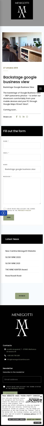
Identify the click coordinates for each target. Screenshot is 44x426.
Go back (22, 296)
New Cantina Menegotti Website (20, 251)
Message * (7, 176)
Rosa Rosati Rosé (13, 275)
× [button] (41, 396)
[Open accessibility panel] (3, 213)
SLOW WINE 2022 (13, 257)
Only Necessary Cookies (17, 419)
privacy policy (24, 210)
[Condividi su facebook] (16, 116)
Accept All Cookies (33, 419)
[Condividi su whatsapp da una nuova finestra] (27, 116)
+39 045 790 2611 (13, 355)
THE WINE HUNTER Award (16, 269)
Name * (6, 141)
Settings (37, 422)
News (5, 164)
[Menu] (40, 88)
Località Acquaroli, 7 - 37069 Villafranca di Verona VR (21, 350)
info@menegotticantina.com (18, 359)
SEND (9, 217)
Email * (6, 153)
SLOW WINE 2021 (12, 263)
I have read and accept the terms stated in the (20, 209)
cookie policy (7, 415)
